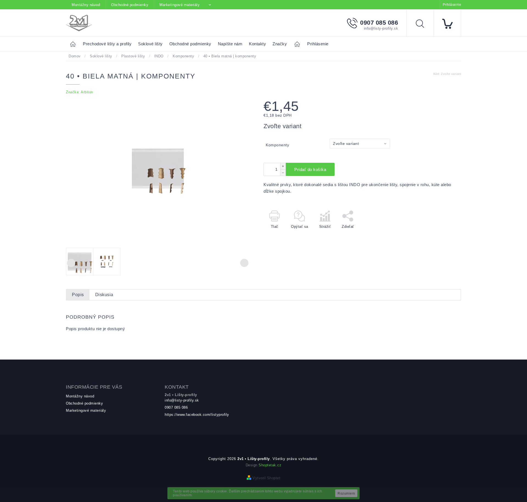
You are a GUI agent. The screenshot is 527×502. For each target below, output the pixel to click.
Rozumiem (346, 493)
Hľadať (424, 24)
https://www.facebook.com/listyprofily (197, 415)
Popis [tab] (78, 294)
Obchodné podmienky (129, 5)
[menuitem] (107, 44)
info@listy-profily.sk (182, 400)
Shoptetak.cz (270, 465)
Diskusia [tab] (104, 294)
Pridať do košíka (310, 169)
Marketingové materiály (179, 5)
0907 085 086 (176, 407)
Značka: (79, 92)
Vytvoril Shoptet (266, 478)
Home (74, 43)
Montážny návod (86, 5)
